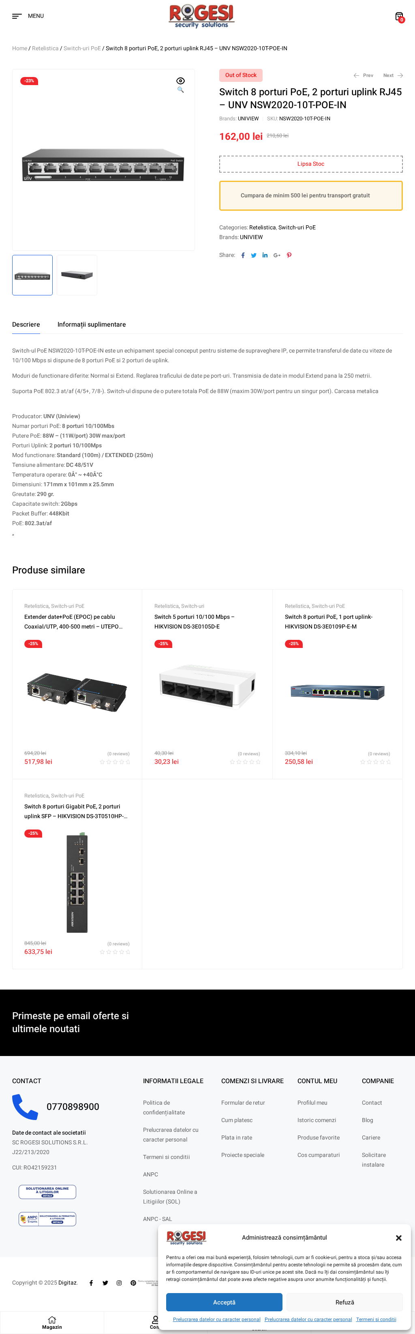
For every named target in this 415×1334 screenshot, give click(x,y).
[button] (399, 1238)
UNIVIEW (248, 118)
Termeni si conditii (376, 1319)
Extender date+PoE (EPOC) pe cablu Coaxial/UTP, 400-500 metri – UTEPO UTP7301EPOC (71, 627)
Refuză (345, 1302)
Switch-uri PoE (82, 48)
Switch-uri (192, 606)
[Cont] (156, 1320)
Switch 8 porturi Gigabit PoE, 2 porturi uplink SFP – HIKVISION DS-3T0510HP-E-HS (76, 816)
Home (19, 48)
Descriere (26, 324)
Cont (155, 1327)
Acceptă (224, 1302)
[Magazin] (52, 1320)
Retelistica (45, 48)
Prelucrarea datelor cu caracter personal (217, 1319)
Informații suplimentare (92, 324)
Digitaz (67, 1282)
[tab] (26, 325)
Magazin (52, 1327)
